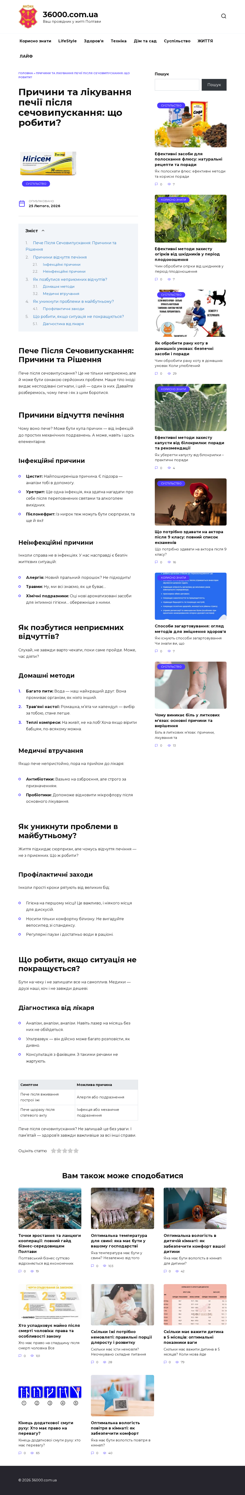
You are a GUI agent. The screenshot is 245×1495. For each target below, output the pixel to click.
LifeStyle (67, 41)
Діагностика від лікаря (63, 324)
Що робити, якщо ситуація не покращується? (78, 316)
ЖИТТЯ (205, 41)
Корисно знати (35, 41)
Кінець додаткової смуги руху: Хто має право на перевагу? (45, 1428)
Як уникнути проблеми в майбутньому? (73, 301)
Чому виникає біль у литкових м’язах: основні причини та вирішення (187, 720)
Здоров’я (94, 41)
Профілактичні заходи (63, 309)
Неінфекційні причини (64, 271)
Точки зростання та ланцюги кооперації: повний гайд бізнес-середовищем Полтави (49, 1243)
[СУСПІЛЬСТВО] (191, 144)
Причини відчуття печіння (60, 257)
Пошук (162, 74)
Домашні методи (58, 286)
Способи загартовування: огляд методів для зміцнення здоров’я (190, 629)
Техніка (119, 41)
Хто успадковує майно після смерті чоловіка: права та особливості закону (49, 1331)
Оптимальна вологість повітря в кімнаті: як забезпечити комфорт (115, 1428)
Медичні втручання (61, 294)
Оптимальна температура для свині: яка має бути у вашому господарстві (119, 1240)
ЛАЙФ (26, 56)
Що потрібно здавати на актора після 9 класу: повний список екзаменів (189, 537)
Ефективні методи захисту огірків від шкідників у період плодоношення (187, 254)
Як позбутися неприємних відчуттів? (70, 279)
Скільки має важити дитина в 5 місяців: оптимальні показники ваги (193, 1337)
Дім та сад (145, 41)
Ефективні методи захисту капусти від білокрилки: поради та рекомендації (189, 442)
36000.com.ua (70, 14)
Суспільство (177, 41)
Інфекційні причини (61, 264)
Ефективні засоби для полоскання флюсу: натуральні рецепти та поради (188, 159)
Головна (25, 73)
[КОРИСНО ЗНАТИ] (191, 239)
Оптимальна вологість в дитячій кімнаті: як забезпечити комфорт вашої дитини (195, 1243)
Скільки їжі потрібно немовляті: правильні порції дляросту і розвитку (121, 1337)
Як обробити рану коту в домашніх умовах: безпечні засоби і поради (184, 348)
